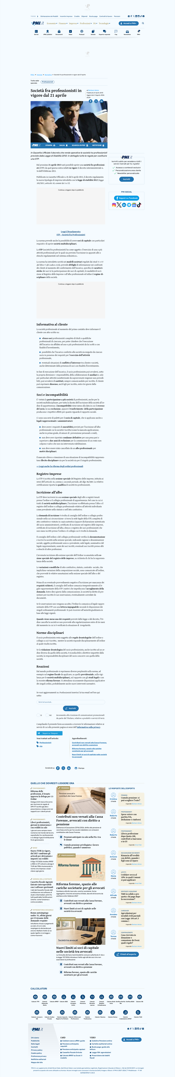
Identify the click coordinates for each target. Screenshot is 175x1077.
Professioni (85, 23)
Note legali (35, 1044)
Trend (33, 16)
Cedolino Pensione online (102, 1041)
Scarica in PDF (79, 145)
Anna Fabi (138, 845)
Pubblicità (35, 1041)
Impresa (73, 23)
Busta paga (93, 16)
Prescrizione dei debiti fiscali (100, 1057)
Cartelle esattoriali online (102, 1044)
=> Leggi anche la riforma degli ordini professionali (60, 466)
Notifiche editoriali (38, 1059)
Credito (77, 16)
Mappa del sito (37, 1062)
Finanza (62, 23)
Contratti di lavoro (105, 16)
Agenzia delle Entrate (42, 879)
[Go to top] (150, 1069)
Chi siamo (35, 1038)
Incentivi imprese (66, 16)
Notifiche (97, 145)
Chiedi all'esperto (128, 954)
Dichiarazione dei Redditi (49, 16)
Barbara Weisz (93, 90)
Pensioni (117, 16)
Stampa (49, 145)
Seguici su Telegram (50, 733)
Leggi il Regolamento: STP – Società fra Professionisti (71, 233)
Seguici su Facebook (128, 198)
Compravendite (127, 932)
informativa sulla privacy (88, 727)
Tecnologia (104, 23)
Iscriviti (126, 179)
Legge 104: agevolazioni (101, 1052)
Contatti (34, 1047)
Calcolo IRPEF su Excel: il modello (71, 1057)
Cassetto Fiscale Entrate (72, 1052)
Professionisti (47, 82)
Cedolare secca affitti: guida (73, 1041)
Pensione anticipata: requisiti (69, 1045)
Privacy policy (36, 1050)
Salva (62, 145)
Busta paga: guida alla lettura (100, 1048)
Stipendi (84, 16)
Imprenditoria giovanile (43, 910)
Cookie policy (36, 1053)
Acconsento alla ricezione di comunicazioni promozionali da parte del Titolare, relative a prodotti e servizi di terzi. (80, 717)
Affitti (123, 872)
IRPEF (35, 848)
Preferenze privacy (38, 1056)
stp (41, 746)
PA (94, 23)
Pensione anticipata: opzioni (73, 1049)
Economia (51, 23)
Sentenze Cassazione (129, 891)
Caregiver (125, 911)
